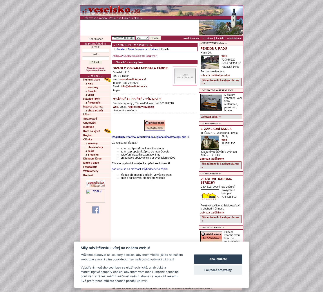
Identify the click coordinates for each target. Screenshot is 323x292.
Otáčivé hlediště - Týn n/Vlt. (137, 99)
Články (87, 139)
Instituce (88, 127)
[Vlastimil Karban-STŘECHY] (210, 202)
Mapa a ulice (91, 162)
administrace (234, 38)
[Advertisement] (139, 27)
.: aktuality (91, 143)
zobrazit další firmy (212, 158)
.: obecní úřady (94, 147)
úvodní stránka (191, 38)
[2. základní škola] (210, 148)
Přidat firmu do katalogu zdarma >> (220, 82)
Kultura (154, 49)
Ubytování (89, 122)
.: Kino (89, 83)
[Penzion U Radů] (210, 68)
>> (151, 137)
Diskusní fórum (92, 158)
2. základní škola (216, 129)
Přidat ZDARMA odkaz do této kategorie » (135, 55)
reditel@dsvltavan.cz (141, 106)
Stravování (90, 118)
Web (115, 106)
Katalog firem (91, 98)
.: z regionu (92, 154)
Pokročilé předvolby (218, 270)
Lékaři (87, 114)
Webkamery (90, 171)
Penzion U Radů (214, 48)
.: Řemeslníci (92, 102)
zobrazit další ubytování (215, 75)
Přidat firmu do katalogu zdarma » (220, 165)
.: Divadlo (90, 91)
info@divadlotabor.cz (134, 86)
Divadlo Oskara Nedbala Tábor (140, 68)
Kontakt (88, 175)
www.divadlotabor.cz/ (133, 79)
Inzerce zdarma (93, 106)
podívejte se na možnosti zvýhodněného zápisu (140, 169)
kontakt (220, 38)
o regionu (208, 38)
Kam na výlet (91, 131)
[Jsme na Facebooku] (95, 209)
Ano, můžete (218, 259)
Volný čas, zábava (137, 49)
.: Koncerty (91, 87)
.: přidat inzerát (94, 110)
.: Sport (89, 94)
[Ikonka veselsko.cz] (95, 186)
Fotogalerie (90, 166)
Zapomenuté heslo (95, 70)
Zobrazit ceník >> (211, 116)
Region (87, 135)
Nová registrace (95, 68)
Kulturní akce (91, 79)
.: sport (89, 151)
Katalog (120, 49)
